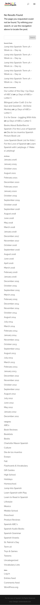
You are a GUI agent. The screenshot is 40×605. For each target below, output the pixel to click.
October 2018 (10, 204)
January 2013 (10, 371)
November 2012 (11, 380)
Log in (7, 573)
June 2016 (9, 258)
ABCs (6, 425)
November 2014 (11, 308)
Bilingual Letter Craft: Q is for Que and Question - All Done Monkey (18, 106)
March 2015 (9, 294)
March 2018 (9, 227)
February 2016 (10, 272)
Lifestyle (8, 502)
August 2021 (10, 173)
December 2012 (11, 376)
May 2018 (8, 222)
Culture (7, 447)
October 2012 (10, 385)
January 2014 (10, 335)
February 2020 (11, 186)
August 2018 (10, 213)
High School (10, 475)
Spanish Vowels (11, 538)
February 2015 (10, 299)
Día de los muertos (13, 452)
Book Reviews (11, 429)
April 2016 (8, 263)
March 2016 (9, 267)
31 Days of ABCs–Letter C (19, 121)
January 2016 (10, 276)
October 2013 (10, 344)
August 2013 (10, 353)
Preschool (9, 515)
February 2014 (10, 331)
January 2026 (10, 159)
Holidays (8, 479)
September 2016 (12, 249)
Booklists (8, 434)
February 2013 (10, 367)
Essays (7, 456)
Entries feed (10, 578)
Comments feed (12, 582)
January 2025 (10, 164)
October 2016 (10, 245)
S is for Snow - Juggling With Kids (20, 117)
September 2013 (12, 349)
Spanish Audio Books (14, 529)
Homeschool (10, 484)
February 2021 (10, 177)
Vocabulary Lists (12, 565)
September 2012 (12, 389)
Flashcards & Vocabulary (16, 465)
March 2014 (9, 326)
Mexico (7, 506)
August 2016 (10, 254)
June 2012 (9, 403)
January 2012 (10, 412)
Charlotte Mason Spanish (16, 443)
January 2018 (10, 231)
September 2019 (12, 200)
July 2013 (8, 358)
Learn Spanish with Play (15, 493)
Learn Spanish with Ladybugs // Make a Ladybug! (20, 147)
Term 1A (8, 547)
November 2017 (11, 240)
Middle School (11, 511)
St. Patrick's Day (11, 542)
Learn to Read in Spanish (16, 497)
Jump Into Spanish (13, 488)
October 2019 (10, 195)
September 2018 (12, 209)
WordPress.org (11, 587)
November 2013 (11, 340)
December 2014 (11, 303)
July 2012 (8, 398)
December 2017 (11, 236)
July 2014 (8, 322)
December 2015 (11, 281)
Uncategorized (11, 560)
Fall (5, 461)
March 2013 (9, 362)
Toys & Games (11, 551)
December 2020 (11, 182)
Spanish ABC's (11, 524)
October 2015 (10, 285)
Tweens (7, 556)
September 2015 (12, 290)
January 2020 (10, 191)
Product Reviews (12, 520)
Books (7, 438)
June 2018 (9, 218)
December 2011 (11, 416)
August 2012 (10, 394)
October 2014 (10, 313)
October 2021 (10, 168)
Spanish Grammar (12, 533)
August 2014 (10, 317)
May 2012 (8, 407)
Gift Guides (9, 470)
